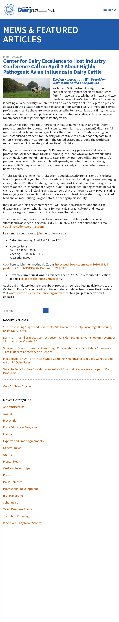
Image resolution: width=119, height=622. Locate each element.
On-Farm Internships (16, 468)
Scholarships (11, 502)
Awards (8, 413)
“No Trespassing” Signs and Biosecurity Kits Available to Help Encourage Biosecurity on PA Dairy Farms (57, 329)
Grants (7, 454)
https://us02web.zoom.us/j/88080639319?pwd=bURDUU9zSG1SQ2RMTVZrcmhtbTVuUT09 (56, 266)
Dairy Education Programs (20, 427)
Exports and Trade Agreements (23, 441)
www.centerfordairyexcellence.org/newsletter (39, 293)
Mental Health (12, 461)
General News (12, 448)
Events (7, 434)
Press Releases (12, 482)
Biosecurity (10, 420)
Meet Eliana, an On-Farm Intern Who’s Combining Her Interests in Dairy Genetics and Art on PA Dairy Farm (58, 360)
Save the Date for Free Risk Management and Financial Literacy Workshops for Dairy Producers (57, 371)
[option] (29, 9)
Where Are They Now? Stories (22, 523)
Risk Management (14, 495)
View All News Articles (17, 386)
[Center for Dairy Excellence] (29, 9)
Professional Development (20, 489)
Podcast (8, 475)
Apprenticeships (13, 407)
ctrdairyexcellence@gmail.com (23, 226)
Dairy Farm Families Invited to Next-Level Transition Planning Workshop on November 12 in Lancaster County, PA (59, 339)
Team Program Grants (17, 509)
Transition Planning (16, 516)
